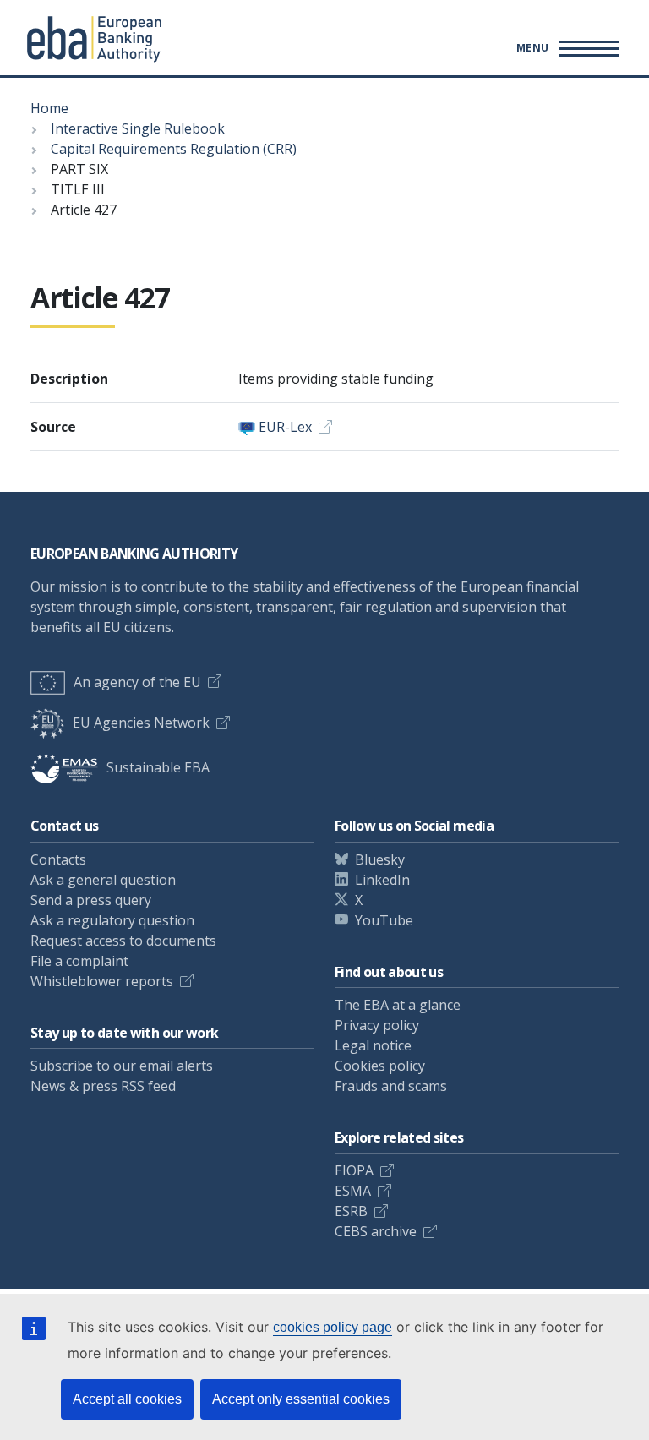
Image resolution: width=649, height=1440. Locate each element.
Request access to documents (123, 940)
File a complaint (79, 961)
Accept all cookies (127, 1399)
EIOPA (354, 1170)
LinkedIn (382, 879)
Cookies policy (380, 1065)
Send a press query (90, 900)
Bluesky (380, 859)
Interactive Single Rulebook (138, 128)
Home (49, 108)
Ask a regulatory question (112, 920)
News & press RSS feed (103, 1086)
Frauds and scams (391, 1086)
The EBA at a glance (398, 1004)
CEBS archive (376, 1231)
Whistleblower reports (101, 981)
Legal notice (373, 1045)
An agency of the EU (137, 682)
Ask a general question (103, 879)
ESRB (351, 1211)
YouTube (384, 920)
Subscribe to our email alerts (121, 1065)
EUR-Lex (285, 426)
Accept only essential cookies (301, 1399)
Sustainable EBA (158, 767)
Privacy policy (377, 1025)
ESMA (353, 1190)
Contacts (58, 859)
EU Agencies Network (141, 722)
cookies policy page (332, 1327)
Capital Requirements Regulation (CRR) (174, 148)
